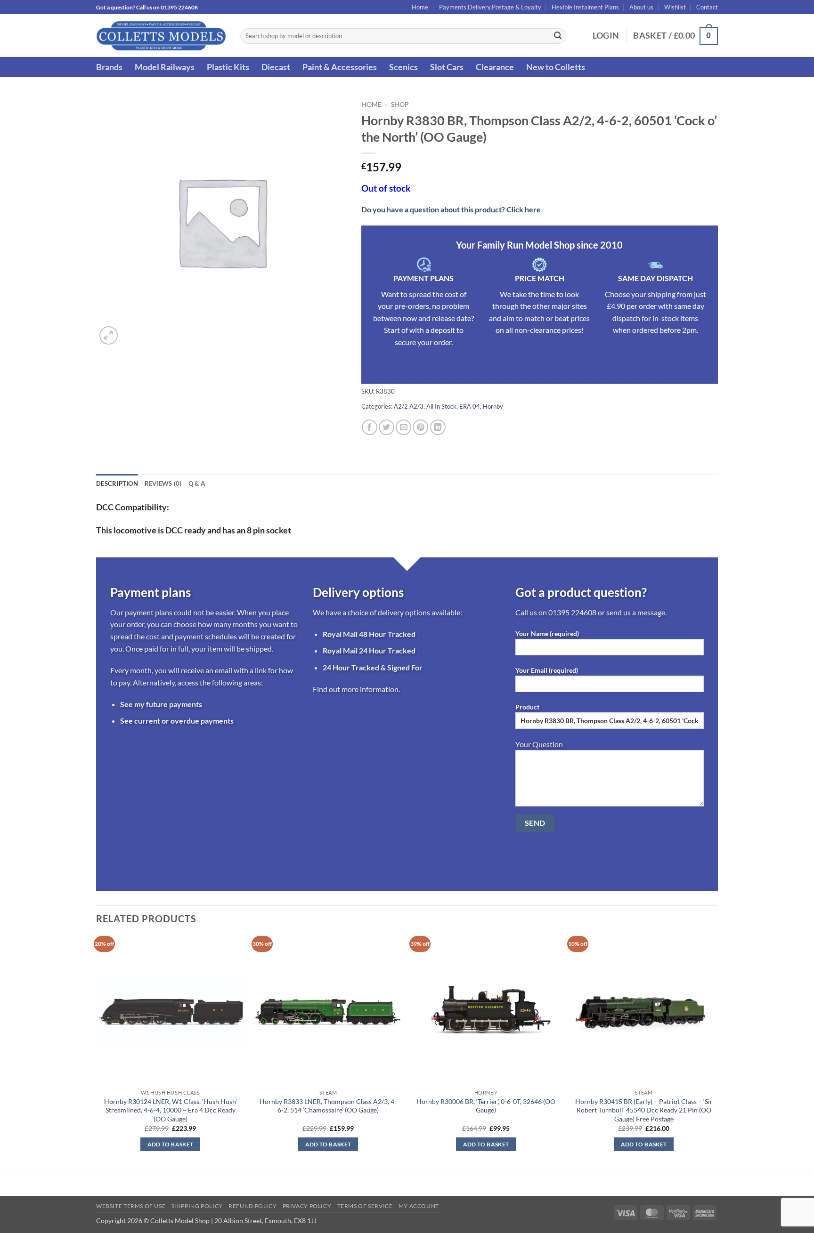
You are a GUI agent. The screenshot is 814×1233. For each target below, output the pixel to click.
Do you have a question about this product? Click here (451, 209)
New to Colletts (555, 67)
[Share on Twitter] (386, 427)
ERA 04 (469, 406)
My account (419, 1205)
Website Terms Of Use (130, 1205)
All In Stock (441, 406)
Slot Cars (447, 67)
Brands (109, 67)
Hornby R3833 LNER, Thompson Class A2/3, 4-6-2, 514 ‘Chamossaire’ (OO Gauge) (328, 1105)
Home (420, 7)
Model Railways (165, 67)
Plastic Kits (228, 67)
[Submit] (558, 36)
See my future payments (161, 704)
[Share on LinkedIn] (438, 427)
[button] (606, 35)
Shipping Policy (197, 1205)
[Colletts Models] (161, 35)
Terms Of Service (365, 1205)
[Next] (717, 1052)
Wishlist (675, 7)
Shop (400, 104)
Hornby (493, 406)
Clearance (495, 67)
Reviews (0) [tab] (163, 483)
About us (641, 7)
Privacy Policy (307, 1205)
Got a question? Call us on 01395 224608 (147, 7)
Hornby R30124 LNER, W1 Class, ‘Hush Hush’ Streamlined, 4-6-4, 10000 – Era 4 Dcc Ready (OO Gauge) (170, 1110)
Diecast (275, 67)
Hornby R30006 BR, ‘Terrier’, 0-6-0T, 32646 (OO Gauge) (485, 1105)
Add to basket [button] (170, 1144)
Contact (707, 7)
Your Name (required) (547, 633)
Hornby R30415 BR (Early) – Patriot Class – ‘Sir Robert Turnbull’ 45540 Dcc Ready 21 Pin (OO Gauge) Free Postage (644, 1110)
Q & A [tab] (196, 483)
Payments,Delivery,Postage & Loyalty (490, 7)
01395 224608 (572, 612)
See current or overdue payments (177, 720)
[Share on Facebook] (369, 427)
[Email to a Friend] (403, 427)
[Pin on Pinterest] (420, 427)
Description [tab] (117, 483)
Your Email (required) (546, 670)
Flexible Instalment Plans (585, 7)
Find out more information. (356, 689)
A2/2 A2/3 (408, 406)
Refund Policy (252, 1205)
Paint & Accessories (339, 67)
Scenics (403, 67)
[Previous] (97, 1052)
